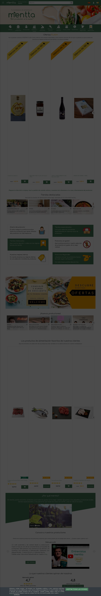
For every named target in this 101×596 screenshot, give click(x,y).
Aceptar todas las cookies (76, 589)
